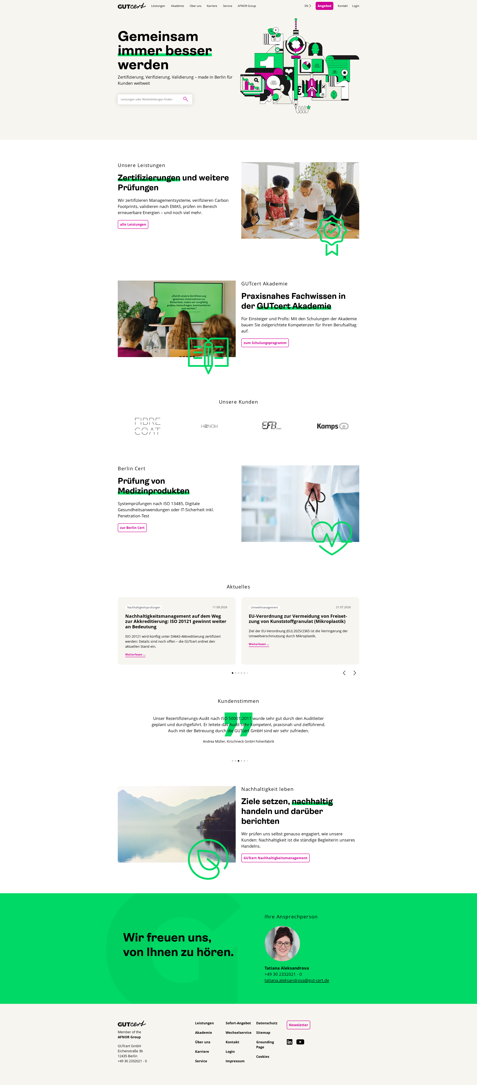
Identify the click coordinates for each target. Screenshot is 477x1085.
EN (306, 6)
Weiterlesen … (135, 654)
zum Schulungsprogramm (265, 343)
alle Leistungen (133, 224)
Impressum (235, 1061)
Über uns (195, 6)
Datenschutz (266, 1023)
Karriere (212, 6)
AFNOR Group (247, 6)
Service (227, 6)
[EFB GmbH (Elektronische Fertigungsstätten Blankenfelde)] (224, 426)
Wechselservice (239, 1032)
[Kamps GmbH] (286, 426)
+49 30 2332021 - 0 (283, 974)
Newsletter (298, 1025)
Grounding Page (265, 1044)
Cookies (262, 1056)
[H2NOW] (163, 426)
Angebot (324, 6)
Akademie (177, 6)
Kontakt (343, 6)
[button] (232, 673)
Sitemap (263, 1032)
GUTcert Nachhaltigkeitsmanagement (275, 858)
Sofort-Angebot (238, 1023)
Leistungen (158, 6)
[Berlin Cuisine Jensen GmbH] (348, 426)
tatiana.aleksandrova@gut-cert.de (297, 980)
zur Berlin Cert (132, 527)
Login (355, 6)
